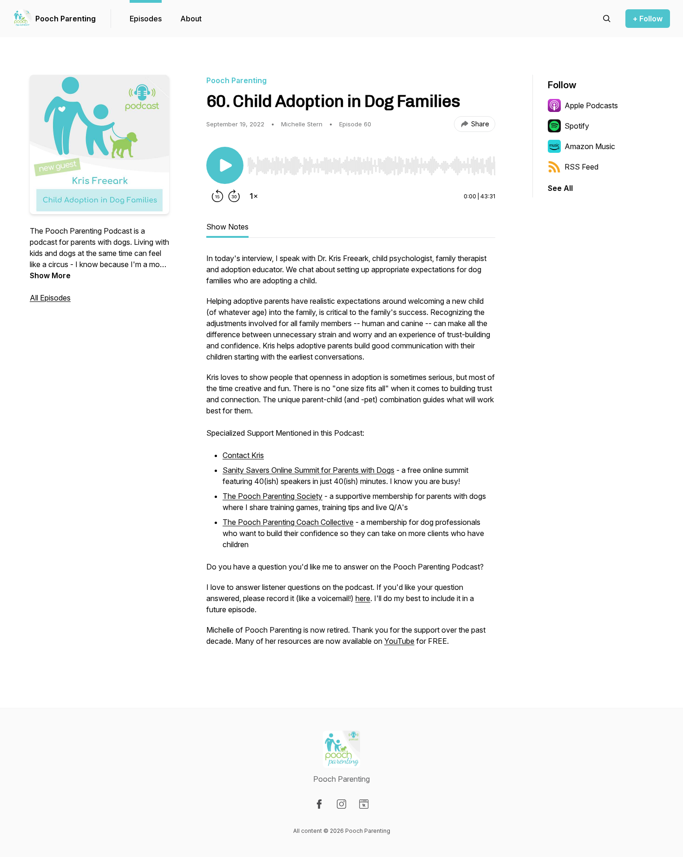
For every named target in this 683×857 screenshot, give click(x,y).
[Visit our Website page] (363, 804)
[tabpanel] (350, 454)
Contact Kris (243, 455)
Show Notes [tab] (227, 226)
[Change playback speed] (253, 196)
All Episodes (50, 297)
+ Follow (648, 18)
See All (560, 188)
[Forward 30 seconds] (234, 196)
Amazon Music (590, 146)
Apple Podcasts (591, 105)
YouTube (399, 641)
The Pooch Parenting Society (272, 496)
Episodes (146, 18)
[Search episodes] (607, 18)
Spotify (577, 126)
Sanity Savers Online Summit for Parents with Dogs (308, 470)
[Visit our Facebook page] (319, 804)
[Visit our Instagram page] (341, 804)
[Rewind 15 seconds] (217, 196)
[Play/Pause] (224, 165)
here (362, 598)
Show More (50, 275)
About (191, 18)
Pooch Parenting (65, 18)
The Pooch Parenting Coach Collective (288, 522)
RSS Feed (581, 166)
